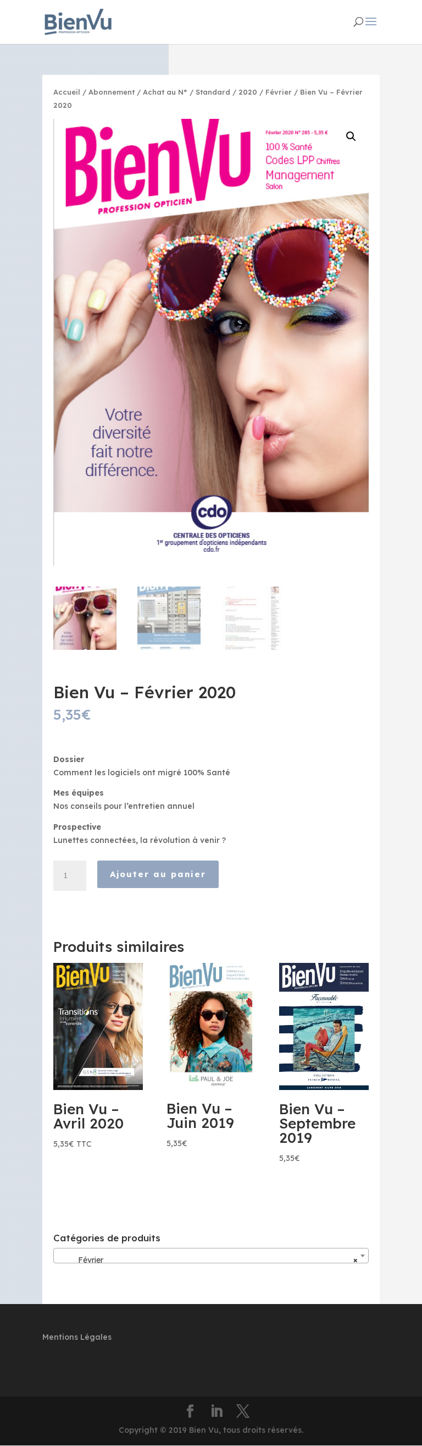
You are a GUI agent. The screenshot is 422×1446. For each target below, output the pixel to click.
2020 (247, 91)
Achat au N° (165, 91)
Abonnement (111, 91)
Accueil (66, 91)
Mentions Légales (77, 1337)
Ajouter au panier (158, 874)
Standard (213, 91)
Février (278, 91)
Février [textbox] (207, 1260)
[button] (351, 136)
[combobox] (211, 1255)
